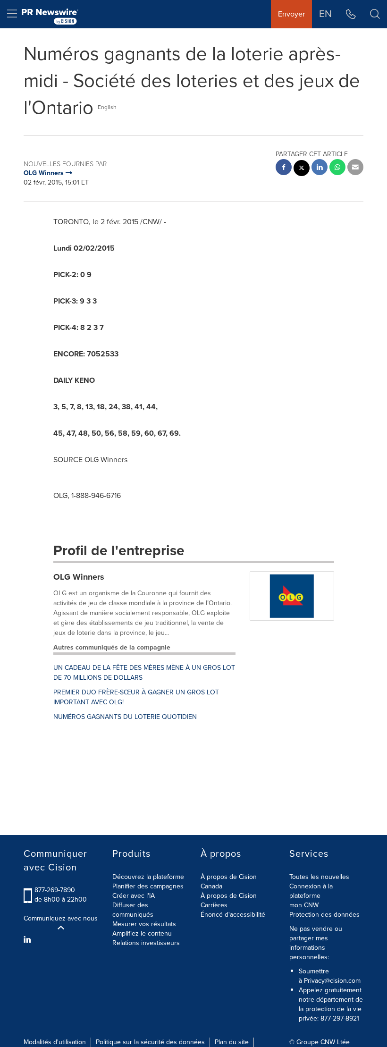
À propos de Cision (229, 896)
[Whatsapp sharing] (337, 168)
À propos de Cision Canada (229, 881)
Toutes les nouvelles (319, 877)
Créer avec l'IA (133, 896)
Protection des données (324, 915)
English (107, 107)
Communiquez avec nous (61, 918)
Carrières (214, 905)
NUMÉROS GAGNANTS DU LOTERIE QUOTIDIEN (125, 717)
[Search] (375, 14)
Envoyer (291, 13)
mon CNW (304, 905)
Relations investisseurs (146, 943)
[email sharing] (355, 168)
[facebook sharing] (284, 168)
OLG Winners (78, 577)
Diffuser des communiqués (132, 910)
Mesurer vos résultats (144, 924)
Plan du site (232, 1042)
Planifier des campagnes (148, 886)
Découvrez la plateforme (148, 877)
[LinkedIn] (29, 940)
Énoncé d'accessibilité (233, 915)
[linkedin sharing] (319, 168)
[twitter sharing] (302, 169)
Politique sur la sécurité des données (150, 1042)
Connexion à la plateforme (311, 891)
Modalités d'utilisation (55, 1042)
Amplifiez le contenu (142, 933)
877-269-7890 (54, 890)
